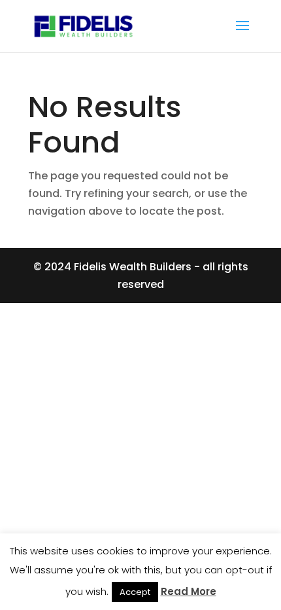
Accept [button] (135, 592)
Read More (188, 591)
